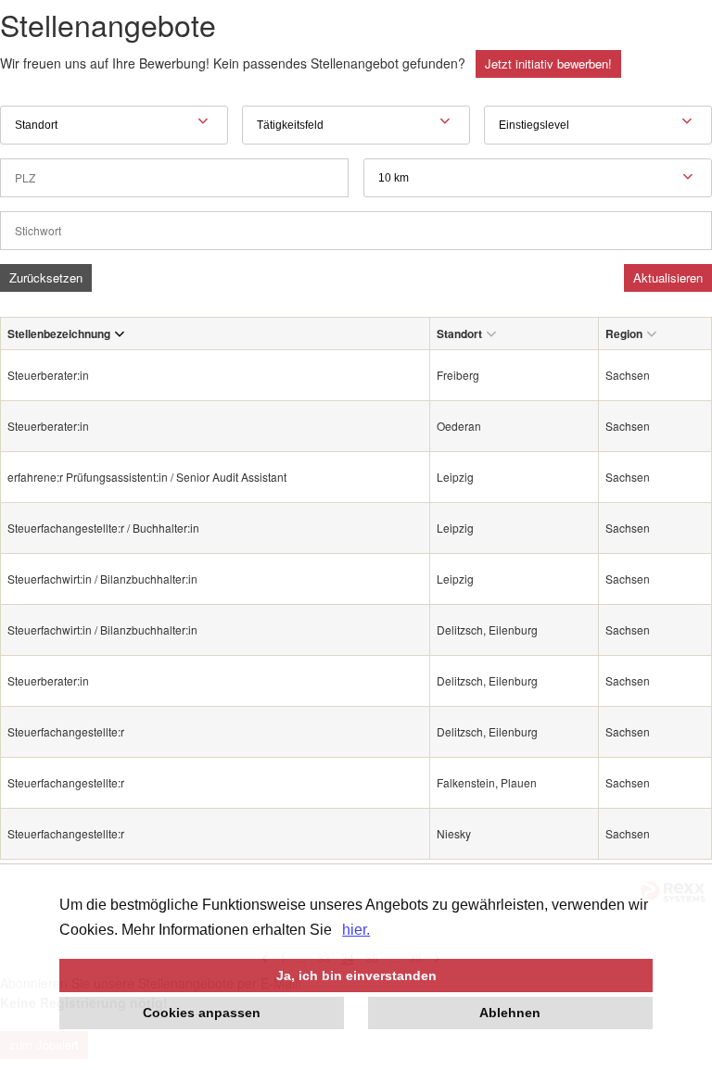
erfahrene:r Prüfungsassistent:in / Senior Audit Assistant (146, 477)
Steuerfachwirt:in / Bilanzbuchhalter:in (102, 578)
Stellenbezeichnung (58, 333)
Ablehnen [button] (509, 1012)
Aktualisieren (668, 277)
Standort (459, 333)
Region (623, 333)
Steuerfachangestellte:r (65, 731)
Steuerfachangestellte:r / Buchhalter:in (103, 527)
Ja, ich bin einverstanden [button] (356, 975)
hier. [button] (356, 930)
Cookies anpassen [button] (202, 1012)
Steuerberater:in (48, 375)
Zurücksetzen (46, 277)
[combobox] (537, 177)
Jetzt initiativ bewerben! (548, 63)
